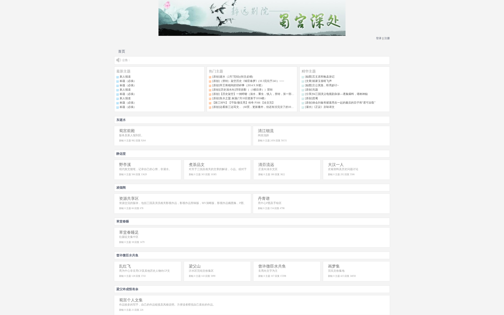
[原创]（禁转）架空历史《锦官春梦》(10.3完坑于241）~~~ (248, 81)
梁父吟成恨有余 (127, 289)
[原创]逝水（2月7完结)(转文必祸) (232, 76)
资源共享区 (129, 198)
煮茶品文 (197, 164)
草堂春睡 (122, 221)
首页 (121, 51)
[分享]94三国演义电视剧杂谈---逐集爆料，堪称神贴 (336, 94)
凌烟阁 (121, 187)
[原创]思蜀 (311, 98)
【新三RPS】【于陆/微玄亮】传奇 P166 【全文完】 (243, 102)
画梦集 (334, 266)
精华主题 (309, 71)
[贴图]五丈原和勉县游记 (319, 76)
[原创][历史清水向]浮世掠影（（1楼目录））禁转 (242, 89)
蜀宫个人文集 (131, 300)
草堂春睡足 (129, 232)
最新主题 (123, 71)
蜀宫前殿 (127, 131)
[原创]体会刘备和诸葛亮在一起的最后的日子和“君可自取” (340, 102)
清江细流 (266, 131)
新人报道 (125, 76)
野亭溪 (125, 164)
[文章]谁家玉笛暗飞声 (318, 81)
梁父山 (195, 266)
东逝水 (121, 119)
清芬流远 (266, 164)
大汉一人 (336, 164)
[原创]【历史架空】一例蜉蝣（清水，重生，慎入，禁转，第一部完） (254, 94)
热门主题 (216, 71)
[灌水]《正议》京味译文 (319, 107)
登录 (379, 38)
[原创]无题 (311, 89)
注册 (387, 38)
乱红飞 (125, 266)
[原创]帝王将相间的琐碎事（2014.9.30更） (238, 85)
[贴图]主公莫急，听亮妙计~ (322, 85)
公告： (126, 60)
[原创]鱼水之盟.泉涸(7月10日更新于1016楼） (239, 98)
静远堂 (121, 153)
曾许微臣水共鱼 (127, 255)
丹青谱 (264, 198)
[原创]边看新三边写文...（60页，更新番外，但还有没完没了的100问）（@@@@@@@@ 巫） (269, 107)
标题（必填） (128, 81)
